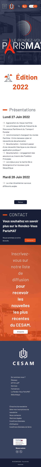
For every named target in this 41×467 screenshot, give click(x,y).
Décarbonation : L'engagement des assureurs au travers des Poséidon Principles (19, 156)
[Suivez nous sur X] (21, 451)
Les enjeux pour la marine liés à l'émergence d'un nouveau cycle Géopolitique (17, 165)
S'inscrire (20, 332)
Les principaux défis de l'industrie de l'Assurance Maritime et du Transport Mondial (20, 129)
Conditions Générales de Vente (20, 427)
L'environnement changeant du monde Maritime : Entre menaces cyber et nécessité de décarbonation (20, 138)
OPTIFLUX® (15, 383)
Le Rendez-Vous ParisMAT (20, 392)
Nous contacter (15, 415)
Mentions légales (16, 418)
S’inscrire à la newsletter (18, 406)
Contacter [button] (30, 240)
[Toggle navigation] (5, 6)
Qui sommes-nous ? (18, 377)
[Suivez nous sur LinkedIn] (17, 451)
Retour (20, 202)
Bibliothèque (15, 395)
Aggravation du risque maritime (19, 123)
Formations (15, 389)
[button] (24, 6)
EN (31, 6)
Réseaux (14, 380)
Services (14, 386)
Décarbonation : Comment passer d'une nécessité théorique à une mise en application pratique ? (19, 147)
